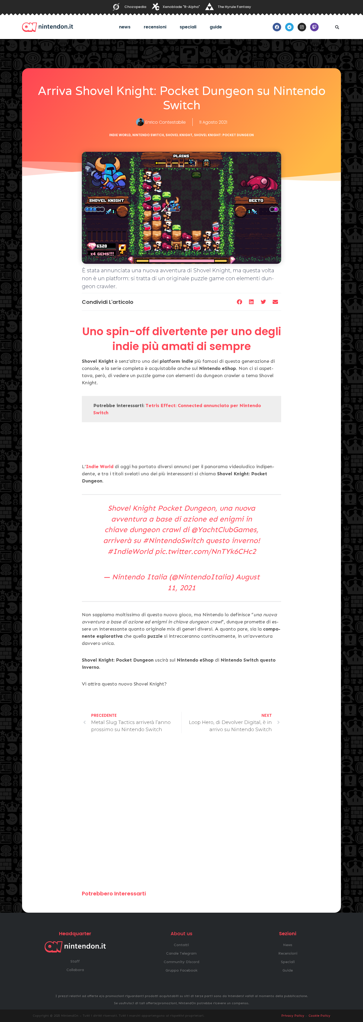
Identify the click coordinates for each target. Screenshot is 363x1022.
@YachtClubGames (223, 529)
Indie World (120, 135)
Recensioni (155, 27)
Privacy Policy (292, 1015)
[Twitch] (314, 27)
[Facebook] (277, 27)
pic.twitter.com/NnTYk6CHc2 (205, 551)
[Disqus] (181, 814)
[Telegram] (289, 27)
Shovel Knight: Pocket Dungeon (224, 135)
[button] (337, 27)
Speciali (188, 27)
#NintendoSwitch (173, 540)
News (124, 27)
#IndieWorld (130, 551)
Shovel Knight (179, 135)
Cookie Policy (319, 1015)
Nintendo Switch (148, 135)
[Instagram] (302, 27)
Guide (216, 27)
